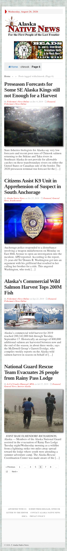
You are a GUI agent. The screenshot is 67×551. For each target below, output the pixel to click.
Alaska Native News (20, 545)
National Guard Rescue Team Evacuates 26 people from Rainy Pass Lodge (31, 372)
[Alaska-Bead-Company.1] (38, 50)
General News (10, 386)
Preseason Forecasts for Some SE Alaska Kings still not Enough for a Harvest (32, 89)
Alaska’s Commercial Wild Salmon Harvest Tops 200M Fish (33, 287)
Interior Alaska (24, 386)
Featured (51, 101)
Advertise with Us (17, 509)
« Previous (10, 467)
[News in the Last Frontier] (33, 27)
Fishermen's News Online (18, 101)
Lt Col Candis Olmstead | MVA (20, 384)
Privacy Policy (37, 516)
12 (7, 471)
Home (14, 66)
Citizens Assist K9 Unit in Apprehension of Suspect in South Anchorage (32, 186)
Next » (15, 471)
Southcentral (15, 200)
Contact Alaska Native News (45, 512)
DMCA (24, 516)
